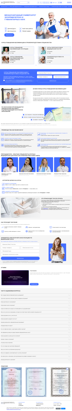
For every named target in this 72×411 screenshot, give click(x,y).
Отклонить (58, 408)
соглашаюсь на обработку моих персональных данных (20, 261)
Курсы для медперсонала (16, 6)
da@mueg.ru (54, 2)
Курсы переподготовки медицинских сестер (55, 48)
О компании (21, 405)
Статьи (69, 6)
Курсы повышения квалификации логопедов (19, 48)
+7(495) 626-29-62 (45, 2)
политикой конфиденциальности (20, 81)
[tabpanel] (36, 277)
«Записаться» (15, 188)
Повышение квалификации (30, 6)
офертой (7, 261)
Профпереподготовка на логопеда (55, 57)
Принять (63, 408)
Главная (20, 403)
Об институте (4, 6)
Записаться (9, 35)
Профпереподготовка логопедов (59, 6)
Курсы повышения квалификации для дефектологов (16, 58)
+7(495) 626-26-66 (45, 3)
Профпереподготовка (44, 6)
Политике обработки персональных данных (14, 409)
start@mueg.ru (45, 208)
